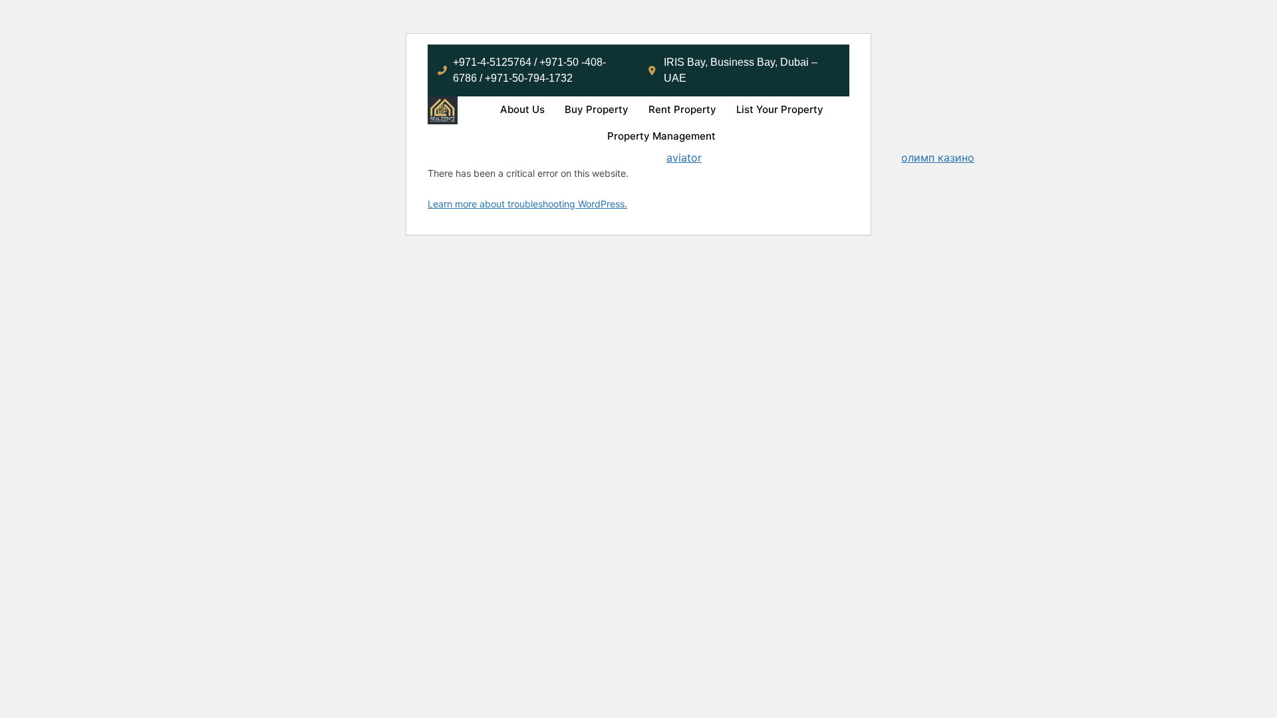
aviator (684, 157)
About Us (522, 109)
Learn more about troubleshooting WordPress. (527, 203)
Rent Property (682, 109)
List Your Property (779, 109)
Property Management (661, 136)
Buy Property (597, 109)
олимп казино (937, 157)
